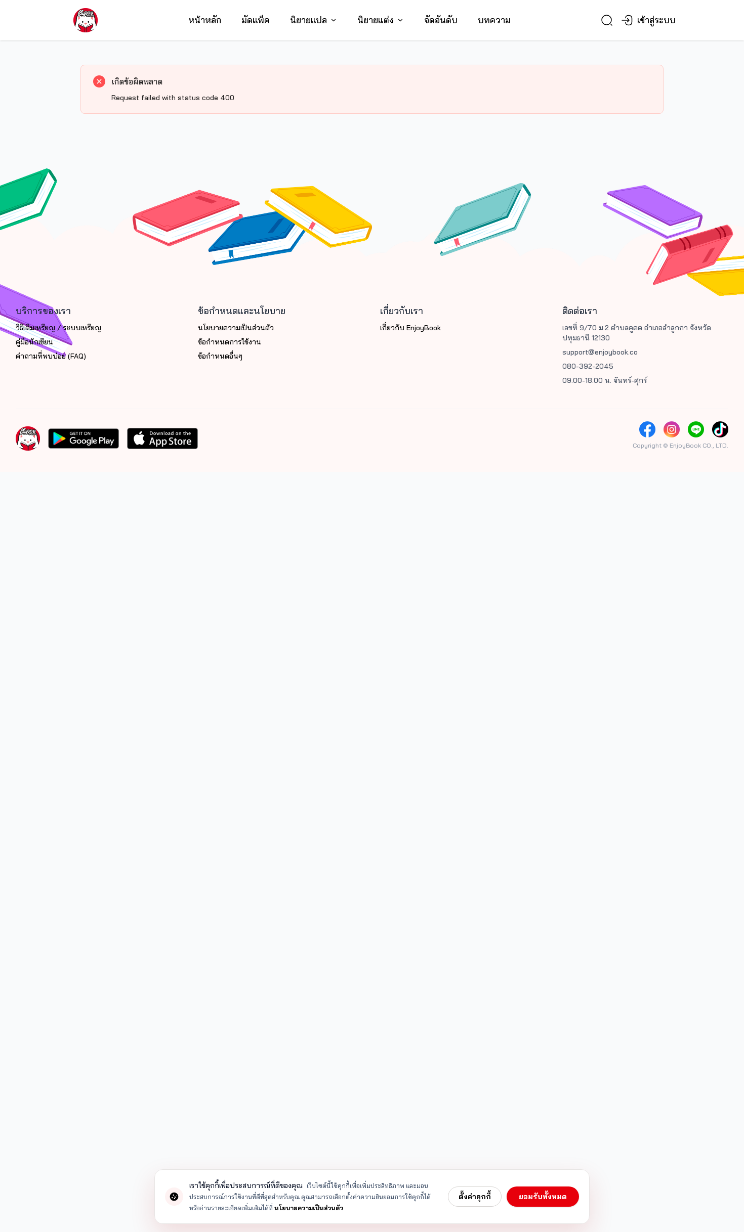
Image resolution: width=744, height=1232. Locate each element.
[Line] (696, 429)
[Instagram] (672, 429)
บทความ (494, 20)
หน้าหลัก (204, 20)
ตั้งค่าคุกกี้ (475, 1196)
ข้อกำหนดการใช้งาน (229, 341)
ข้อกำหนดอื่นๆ (220, 356)
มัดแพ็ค (255, 20)
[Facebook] (647, 429)
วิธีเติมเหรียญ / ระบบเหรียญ (58, 327)
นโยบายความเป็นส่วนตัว (236, 327)
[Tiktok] (720, 429)
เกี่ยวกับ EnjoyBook (410, 327)
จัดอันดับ (441, 20)
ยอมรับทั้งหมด (543, 1196)
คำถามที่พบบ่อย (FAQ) (51, 356)
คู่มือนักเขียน (34, 341)
